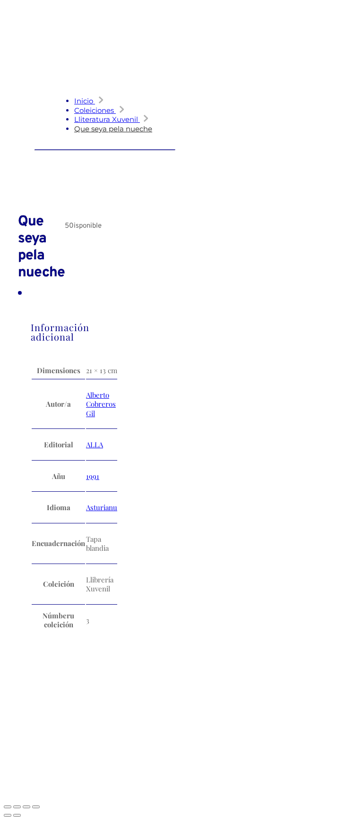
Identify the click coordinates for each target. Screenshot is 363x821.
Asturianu (101, 507)
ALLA (94, 444)
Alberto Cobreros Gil (101, 404)
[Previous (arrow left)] (7, 815)
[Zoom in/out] (7, 806)
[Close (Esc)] (36, 806)
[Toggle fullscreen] (17, 806)
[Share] (26, 806)
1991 (92, 476)
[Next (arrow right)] (17, 815)
